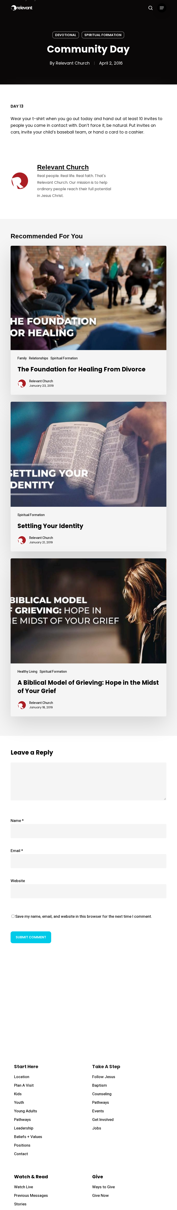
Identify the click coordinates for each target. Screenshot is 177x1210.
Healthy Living (27, 671)
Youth (19, 1102)
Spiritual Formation (102, 35)
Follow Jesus (103, 1077)
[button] (161, 8)
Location (21, 1077)
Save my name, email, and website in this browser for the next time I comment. (83, 916)
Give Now (100, 1195)
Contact (21, 1154)
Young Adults (25, 1111)
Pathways (22, 1120)
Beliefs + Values (28, 1137)
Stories (20, 1204)
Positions (22, 1145)
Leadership (23, 1128)
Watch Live (23, 1187)
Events (98, 1111)
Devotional (65, 35)
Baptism (99, 1085)
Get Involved (103, 1120)
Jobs (96, 1128)
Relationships (38, 358)
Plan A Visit (24, 1085)
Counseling (102, 1094)
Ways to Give (103, 1187)
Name (17, 821)
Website (18, 881)
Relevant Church (73, 63)
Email (17, 851)
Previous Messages (31, 1195)
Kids (18, 1094)
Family (22, 358)
